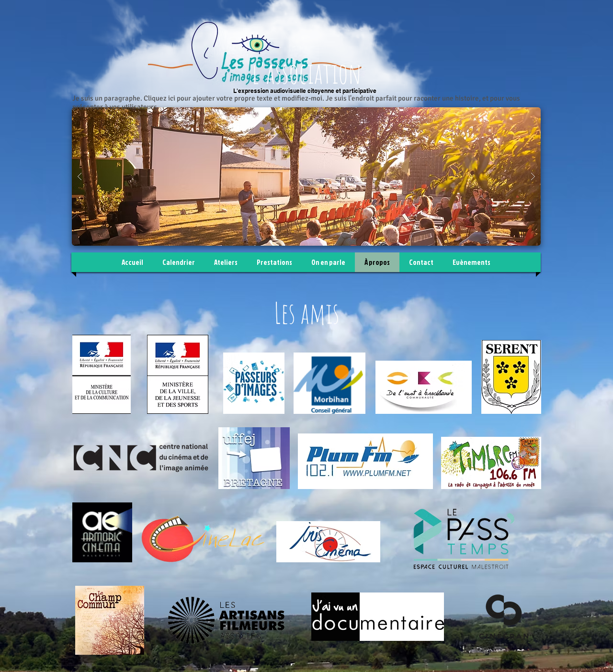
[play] (518, 115)
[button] (306, 176)
